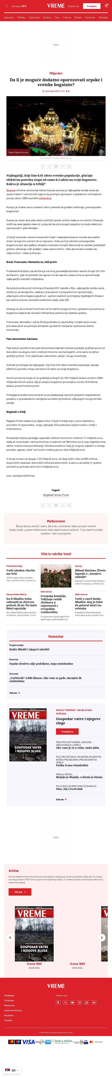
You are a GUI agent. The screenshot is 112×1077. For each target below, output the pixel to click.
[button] (10, 938)
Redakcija (9, 995)
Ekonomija (34, 17)
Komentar (90, 17)
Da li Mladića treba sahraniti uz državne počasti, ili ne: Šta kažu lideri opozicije (21, 603)
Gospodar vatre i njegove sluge (78, 721)
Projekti (8, 1020)
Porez (65, 494)
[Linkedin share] (69, 166)
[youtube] (72, 1002)
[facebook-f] (58, 1002)
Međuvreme (40, 529)
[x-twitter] (65, 1002)
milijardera (45, 198)
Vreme (47, 1032)
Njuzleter (9, 1015)
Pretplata (92, 6)
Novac (57, 494)
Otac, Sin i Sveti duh (69, 789)
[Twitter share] (49, 166)
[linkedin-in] (94, 1002)
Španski (11, 190)
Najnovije (9, 17)
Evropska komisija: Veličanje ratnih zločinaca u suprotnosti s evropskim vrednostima (53, 604)
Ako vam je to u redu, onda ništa (77, 747)
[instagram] (79, 1002)
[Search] (6, 6)
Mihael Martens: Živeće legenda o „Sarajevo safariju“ (90, 573)
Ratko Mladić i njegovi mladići (29, 649)
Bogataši (48, 494)
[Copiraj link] (62, 166)
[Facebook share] (43, 166)
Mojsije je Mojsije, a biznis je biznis (79, 777)
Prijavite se (73, 6)
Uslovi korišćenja (13, 1010)
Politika (21, 17)
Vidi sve (13, 692)
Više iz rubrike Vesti (56, 554)
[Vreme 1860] (28, 735)
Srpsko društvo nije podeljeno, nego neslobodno (41, 663)
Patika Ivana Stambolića (72, 765)
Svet (57, 17)
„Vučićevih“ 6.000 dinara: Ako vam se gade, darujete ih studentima (45, 679)
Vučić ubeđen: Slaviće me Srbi (20, 572)
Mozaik (78, 17)
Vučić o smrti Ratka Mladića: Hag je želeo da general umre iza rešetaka (89, 603)
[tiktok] (87, 1002)
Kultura (67, 17)
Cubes (70, 1032)
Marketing (9, 1005)
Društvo (47, 17)
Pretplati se (67, 731)
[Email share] (56, 166)
